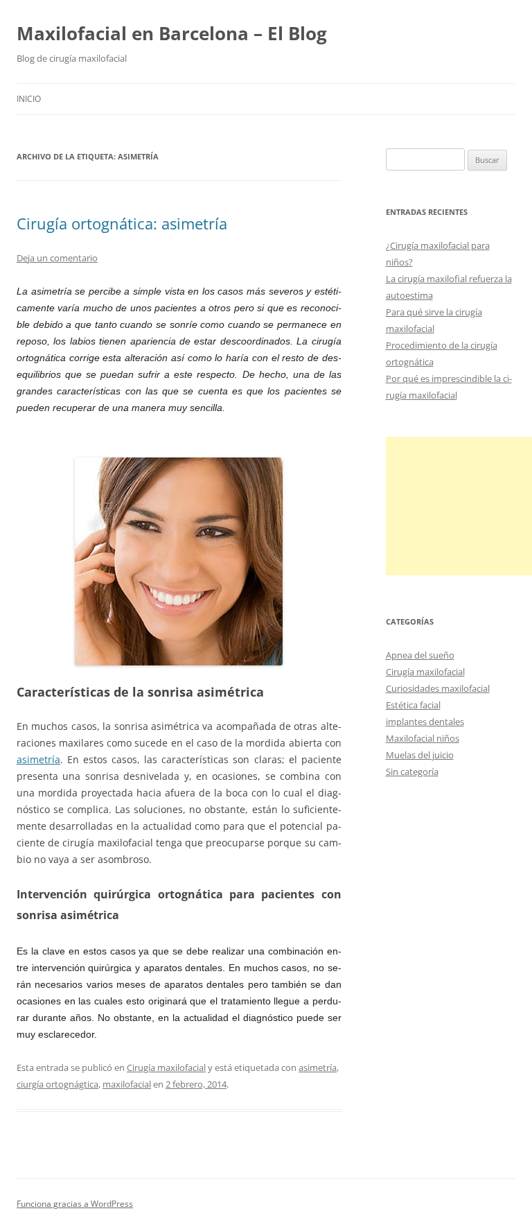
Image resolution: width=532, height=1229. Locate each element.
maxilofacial (127, 1084)
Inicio (29, 99)
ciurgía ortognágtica (57, 1084)
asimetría (38, 759)
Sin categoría (412, 771)
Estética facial (413, 705)
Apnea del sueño (420, 655)
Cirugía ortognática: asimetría (122, 223)
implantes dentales (425, 721)
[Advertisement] (459, 506)
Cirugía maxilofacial (166, 1067)
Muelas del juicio (420, 755)
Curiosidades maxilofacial (438, 688)
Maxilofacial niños (422, 738)
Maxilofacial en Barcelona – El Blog (172, 33)
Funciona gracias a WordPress (75, 1204)
